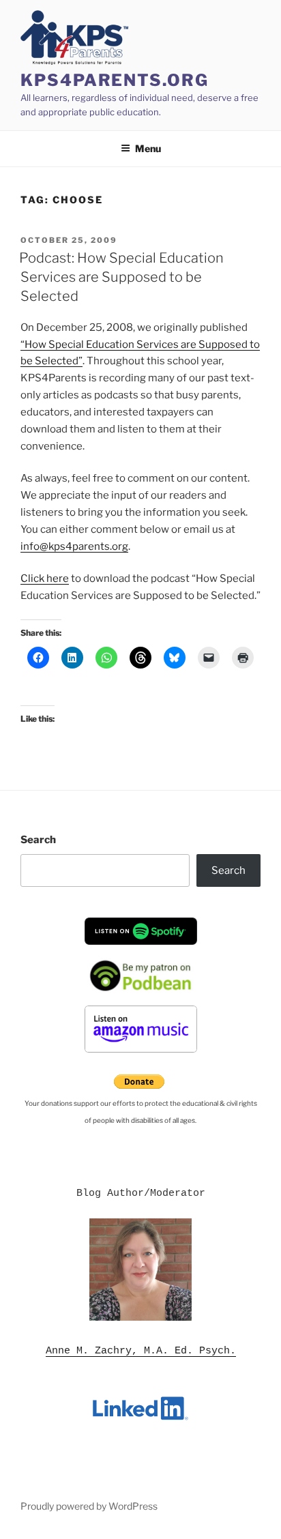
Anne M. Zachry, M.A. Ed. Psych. (141, 1351)
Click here (44, 578)
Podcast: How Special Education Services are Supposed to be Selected (121, 277)
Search (38, 840)
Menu (148, 148)
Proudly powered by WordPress (89, 1506)
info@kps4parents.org (74, 546)
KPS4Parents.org (114, 80)
